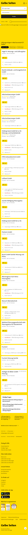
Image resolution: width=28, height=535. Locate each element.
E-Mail (5, 57)
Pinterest (3, 484)
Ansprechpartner (5, 446)
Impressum (3, 517)
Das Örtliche (4, 473)
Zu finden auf (5, 477)
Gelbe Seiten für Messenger (7, 460)
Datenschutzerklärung (13, 517)
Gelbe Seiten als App (6, 458)
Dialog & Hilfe (5, 443)
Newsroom (3, 457)
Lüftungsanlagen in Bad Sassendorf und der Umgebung (5, 418)
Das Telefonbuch (5, 471)
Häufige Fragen (4, 448)
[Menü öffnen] (26, 3)
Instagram (3, 480)
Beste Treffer (5, 47)
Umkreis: (4, 21)
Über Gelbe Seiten (6, 454)
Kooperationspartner (6, 469)
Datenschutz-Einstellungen (7, 519)
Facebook (3, 482)
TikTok (2, 486)
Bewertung (12, 47)
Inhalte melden (23, 519)
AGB (17, 519)
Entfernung (20, 47)
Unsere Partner (5, 467)
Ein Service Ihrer (6, 529)
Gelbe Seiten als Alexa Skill (7, 462)
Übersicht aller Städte (6, 450)
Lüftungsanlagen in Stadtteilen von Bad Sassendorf (19, 418)
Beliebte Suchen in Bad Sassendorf (9, 425)
